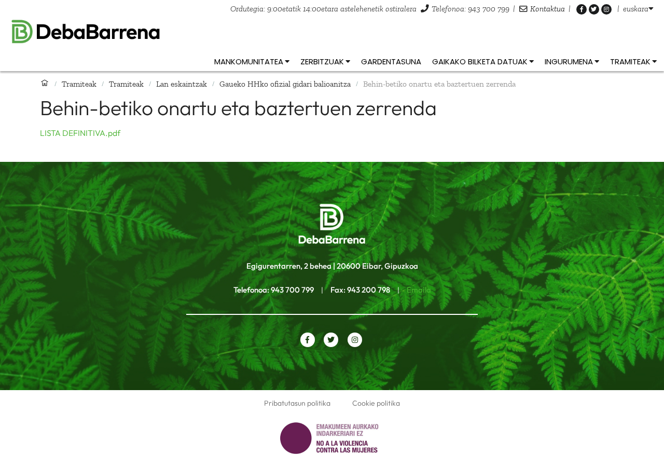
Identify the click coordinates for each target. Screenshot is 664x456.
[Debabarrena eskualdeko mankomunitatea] (332, 32)
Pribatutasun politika (297, 403)
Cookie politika (376, 403)
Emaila (419, 290)
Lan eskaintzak (181, 84)
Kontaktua (547, 8)
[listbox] (638, 8)
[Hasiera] (44, 83)
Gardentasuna (391, 61)
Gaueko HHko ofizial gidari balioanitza (285, 84)
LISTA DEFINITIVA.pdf (80, 133)
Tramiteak (79, 84)
